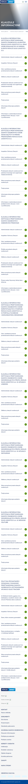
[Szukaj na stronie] (23, 1)
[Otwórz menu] (26, 1)
